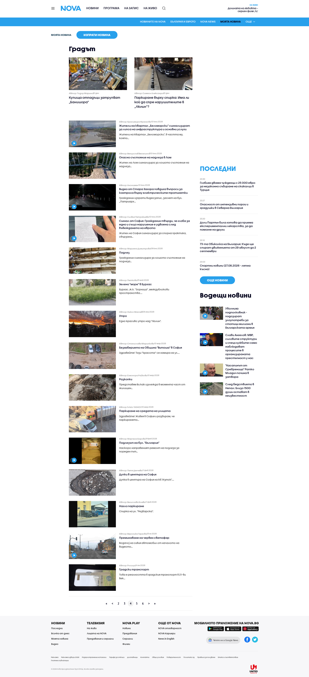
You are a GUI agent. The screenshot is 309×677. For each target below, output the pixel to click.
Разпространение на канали (94, 657)
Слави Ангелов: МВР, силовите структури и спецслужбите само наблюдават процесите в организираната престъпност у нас (241, 346)
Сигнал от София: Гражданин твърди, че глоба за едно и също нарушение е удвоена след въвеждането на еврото (154, 224)
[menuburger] (53, 8)
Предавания (129, 633)
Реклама (54, 657)
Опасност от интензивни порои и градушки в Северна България (224, 206)
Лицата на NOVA (96, 633)
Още (249, 21)
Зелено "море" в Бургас (135, 284)
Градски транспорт (134, 569)
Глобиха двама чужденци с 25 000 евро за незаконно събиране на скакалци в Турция (227, 186)
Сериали (127, 638)
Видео (54, 644)
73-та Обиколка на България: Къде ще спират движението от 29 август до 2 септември (228, 247)
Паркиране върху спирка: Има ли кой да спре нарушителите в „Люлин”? (161, 102)
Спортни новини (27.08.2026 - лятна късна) (225, 267)
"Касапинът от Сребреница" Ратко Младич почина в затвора (239, 371)
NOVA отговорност (170, 628)
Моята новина (230, 21)
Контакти (144, 657)
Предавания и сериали (100, 638)
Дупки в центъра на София (137, 474)
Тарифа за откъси (116, 657)
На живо (150, 8)
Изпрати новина (97, 35)
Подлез (124, 252)
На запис (131, 8)
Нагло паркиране (131, 506)
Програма (111, 8)
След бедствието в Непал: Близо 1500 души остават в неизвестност (239, 390)
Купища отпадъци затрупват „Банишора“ (94, 100)
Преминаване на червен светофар (144, 537)
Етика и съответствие (228, 657)
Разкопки (125, 379)
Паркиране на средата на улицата (145, 410)
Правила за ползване (206, 657)
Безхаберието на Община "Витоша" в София (150, 347)
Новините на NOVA (153, 21)
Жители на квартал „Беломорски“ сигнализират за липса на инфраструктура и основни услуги (154, 127)
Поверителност (174, 657)
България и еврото (183, 21)
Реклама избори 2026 (70, 657)
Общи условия (158, 657)
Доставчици (132, 657)
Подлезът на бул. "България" (139, 442)
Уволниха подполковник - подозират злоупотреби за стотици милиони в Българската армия (239, 318)
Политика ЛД (189, 657)
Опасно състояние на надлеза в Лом (145, 157)
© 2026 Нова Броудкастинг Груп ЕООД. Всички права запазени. (77, 669)
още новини (217, 280)
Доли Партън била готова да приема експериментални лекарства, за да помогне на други (226, 226)
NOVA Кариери (166, 633)
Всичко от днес (60, 633)
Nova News (207, 21)
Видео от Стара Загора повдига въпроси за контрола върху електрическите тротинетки (153, 190)
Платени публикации (60, 660)
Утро (123, 315)
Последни (57, 628)
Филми (126, 644)
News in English (166, 638)
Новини (92, 8)
